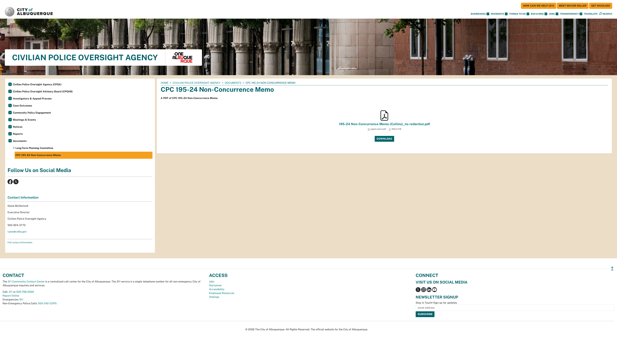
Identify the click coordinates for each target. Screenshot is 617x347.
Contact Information (23, 197)
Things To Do (517, 14)
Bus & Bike (537, 14)
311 (11, 291)
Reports (18, 133)
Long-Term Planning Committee (34, 148)
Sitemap (214, 296)
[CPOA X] (15, 181)
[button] (591, 14)
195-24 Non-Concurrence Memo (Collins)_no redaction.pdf (384, 124)
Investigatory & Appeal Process (32, 98)
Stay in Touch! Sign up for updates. (436, 302)
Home (164, 82)
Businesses (478, 14)
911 (21, 299)
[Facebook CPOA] (10, 181)
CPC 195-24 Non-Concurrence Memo (38, 155)
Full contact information (20, 242)
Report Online (11, 295)
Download (384, 138)
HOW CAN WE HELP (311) (538, 5)
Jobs (552, 14)
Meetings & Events (24, 119)
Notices (17, 126)
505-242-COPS (47, 303)
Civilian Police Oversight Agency (196, 82)
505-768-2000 (25, 291)
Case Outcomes (22, 105)
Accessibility (216, 289)
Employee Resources (221, 293)
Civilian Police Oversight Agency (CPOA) (37, 84)
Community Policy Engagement (32, 112)
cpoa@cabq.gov (17, 231)
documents (233, 82)
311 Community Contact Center (26, 281)
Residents (497, 14)
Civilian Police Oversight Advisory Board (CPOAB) (43, 91)
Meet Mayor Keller (572, 5)
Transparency (569, 14)
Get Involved (600, 5)
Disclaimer (215, 285)
